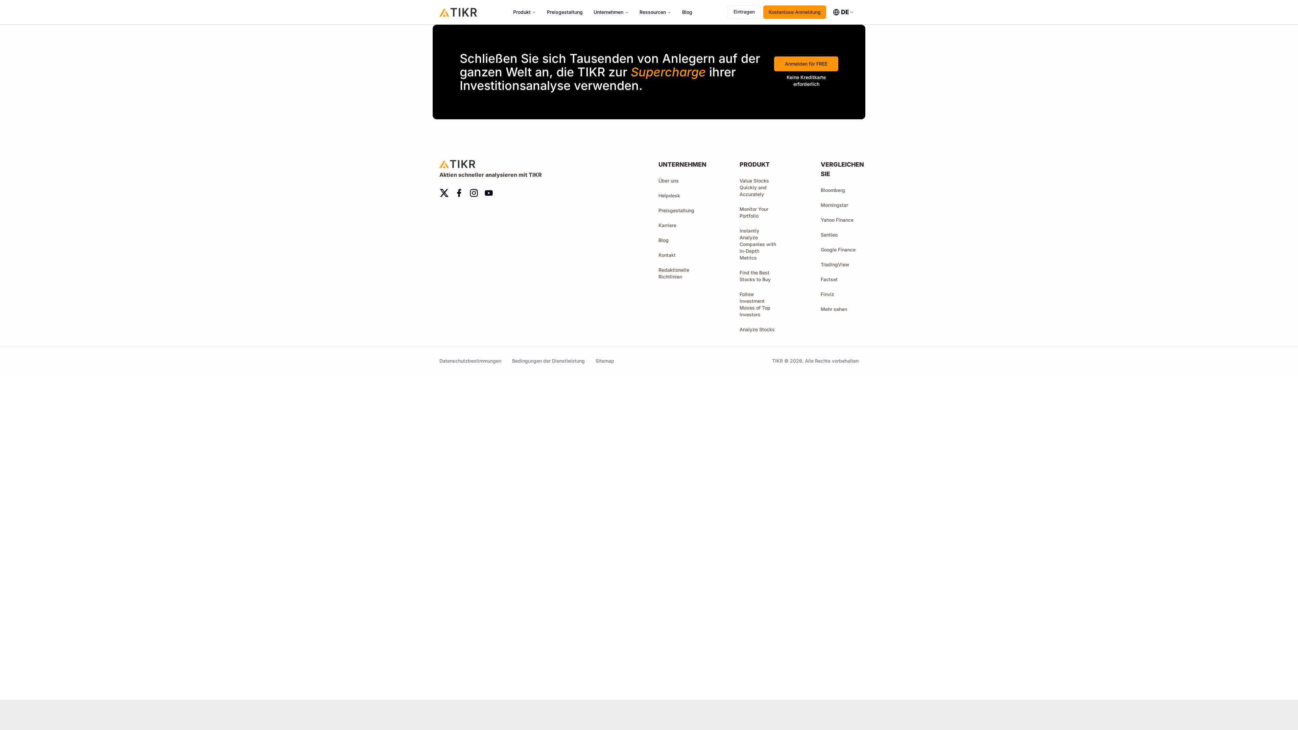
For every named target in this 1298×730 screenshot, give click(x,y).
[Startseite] (458, 12)
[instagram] (474, 193)
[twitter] (444, 193)
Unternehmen (608, 12)
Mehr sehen (834, 309)
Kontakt (667, 255)
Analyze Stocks (757, 329)
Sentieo (829, 235)
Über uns (668, 181)
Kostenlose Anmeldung (795, 12)
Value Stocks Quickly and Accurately (754, 187)
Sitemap (605, 361)
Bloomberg (833, 190)
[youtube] (489, 193)
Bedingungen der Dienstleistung (548, 361)
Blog (687, 12)
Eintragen (744, 12)
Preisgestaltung (565, 12)
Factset (829, 279)
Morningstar (834, 205)
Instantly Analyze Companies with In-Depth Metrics (758, 244)
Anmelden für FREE (806, 64)
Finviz (827, 294)
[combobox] (844, 12)
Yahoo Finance (837, 220)
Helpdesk (669, 195)
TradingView (835, 264)
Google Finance (838, 249)
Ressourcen (653, 12)
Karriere (667, 225)
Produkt (522, 12)
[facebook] (459, 193)
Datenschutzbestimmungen (470, 361)
